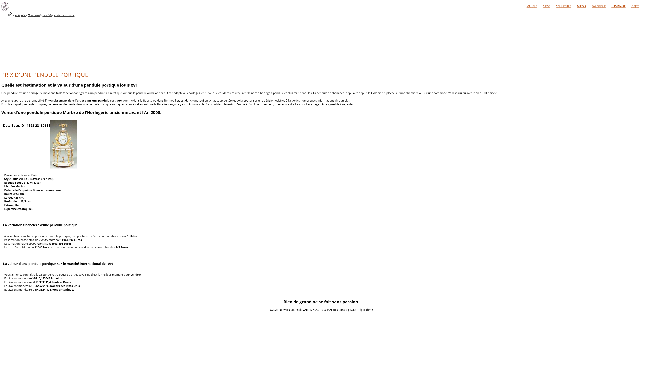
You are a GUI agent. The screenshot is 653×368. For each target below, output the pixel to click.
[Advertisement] (321, 43)
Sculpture (563, 6)
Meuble (532, 6)
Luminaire (619, 6)
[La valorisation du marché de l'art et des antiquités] (10, 15)
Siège (546, 6)
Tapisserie (599, 6)
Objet (635, 6)
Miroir (581, 6)
